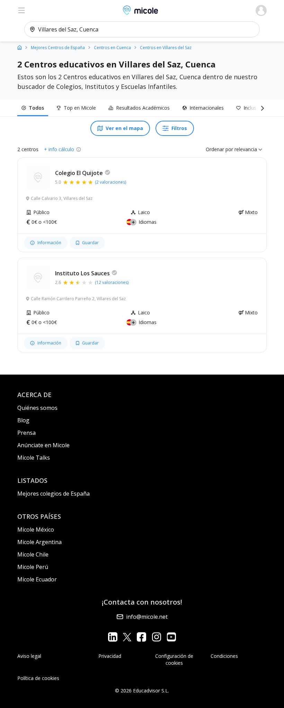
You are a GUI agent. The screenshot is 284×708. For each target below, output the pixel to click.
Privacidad (109, 656)
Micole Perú (32, 567)
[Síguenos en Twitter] (127, 637)
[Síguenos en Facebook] (141, 637)
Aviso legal (29, 656)
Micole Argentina (39, 542)
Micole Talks (33, 457)
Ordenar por (219, 149)
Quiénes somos (37, 408)
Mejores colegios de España (53, 493)
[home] (19, 47)
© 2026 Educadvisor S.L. (142, 690)
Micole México (35, 529)
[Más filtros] (261, 108)
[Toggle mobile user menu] (261, 10)
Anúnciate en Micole (43, 445)
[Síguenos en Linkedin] (112, 637)
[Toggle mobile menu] (21, 10)
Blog (23, 420)
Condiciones (224, 656)
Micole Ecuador (37, 579)
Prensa (26, 432)
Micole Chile (32, 554)
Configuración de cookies (174, 659)
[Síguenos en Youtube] (171, 637)
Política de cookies (38, 678)
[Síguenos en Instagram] (156, 637)
